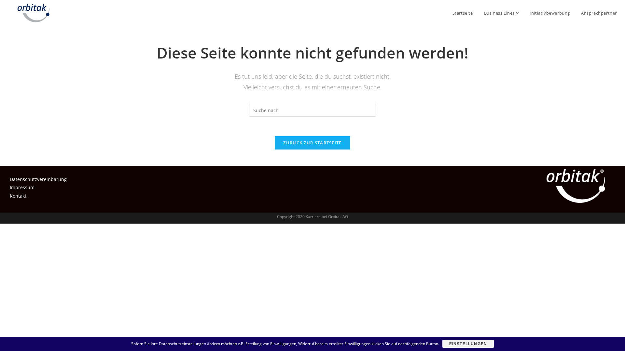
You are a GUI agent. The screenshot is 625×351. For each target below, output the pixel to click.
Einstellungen (468, 344)
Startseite (462, 13)
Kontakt (18, 196)
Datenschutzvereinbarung (38, 179)
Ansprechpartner (599, 13)
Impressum (22, 187)
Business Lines (500, 13)
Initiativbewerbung (550, 13)
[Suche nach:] (312, 110)
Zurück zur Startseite (312, 143)
